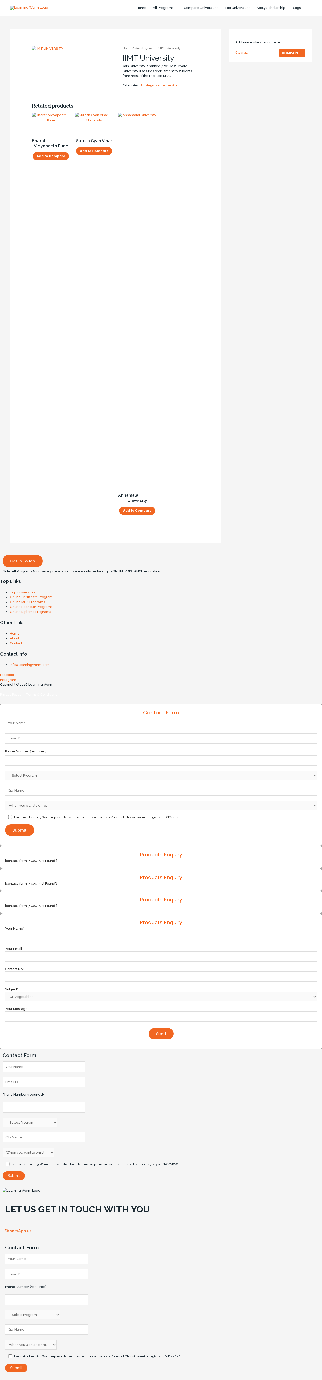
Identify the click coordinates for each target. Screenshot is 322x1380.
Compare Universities (201, 8)
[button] (23, 561)
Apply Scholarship (271, 8)
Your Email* (14, 949)
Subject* (11, 989)
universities (171, 85)
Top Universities (237, 8)
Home (141, 8)
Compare (290, 53)
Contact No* (14, 969)
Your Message (16, 1009)
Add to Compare (51, 156)
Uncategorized (146, 48)
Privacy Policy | (12, 694)
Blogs (296, 8)
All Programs (163, 8)
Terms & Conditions (40, 694)
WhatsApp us (18, 1231)
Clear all (241, 52)
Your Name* (14, 928)
